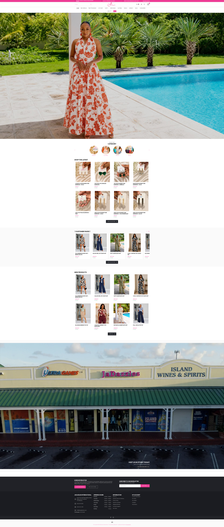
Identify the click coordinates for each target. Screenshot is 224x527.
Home (78, 8)
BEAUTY (109, 11)
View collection (111, 221)
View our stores (92, 486)
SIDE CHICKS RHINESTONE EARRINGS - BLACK (139, 213)
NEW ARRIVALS (84, 8)
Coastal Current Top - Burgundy (100, 325)
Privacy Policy (115, 500)
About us (115, 496)
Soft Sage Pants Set (115, 253)
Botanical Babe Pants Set (120, 325)
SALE (115, 11)
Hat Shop (100, 8)
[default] (113, 181)
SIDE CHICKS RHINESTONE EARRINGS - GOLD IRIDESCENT (121, 213)
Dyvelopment (128, 524)
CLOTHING (120, 8)
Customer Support (116, 506)
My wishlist (134, 500)
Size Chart (115, 508)
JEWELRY (131, 8)
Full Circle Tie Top (138, 325)
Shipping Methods (116, 504)
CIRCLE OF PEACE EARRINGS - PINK (82, 213)
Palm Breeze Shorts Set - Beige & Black (81, 254)
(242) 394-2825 (80, 503)
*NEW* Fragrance (92, 8)
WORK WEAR (112, 8)
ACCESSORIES (142, 8)
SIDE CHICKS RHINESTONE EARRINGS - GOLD (100, 213)
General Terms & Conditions (118, 498)
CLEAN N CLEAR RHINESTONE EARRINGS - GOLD (82, 184)
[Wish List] (144, 4)
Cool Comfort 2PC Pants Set (134, 254)
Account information (136, 496)
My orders (134, 498)
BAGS (136, 8)
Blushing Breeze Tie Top (81, 325)
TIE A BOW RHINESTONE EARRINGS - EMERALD (119, 184)
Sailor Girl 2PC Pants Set (99, 253)
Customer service (146, 1)
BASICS (125, 8)
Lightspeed (115, 524)
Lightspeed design (121, 524)
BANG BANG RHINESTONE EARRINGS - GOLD (139, 184)
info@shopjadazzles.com (82, 510)
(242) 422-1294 (80, 507)
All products (134, 504)
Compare (134, 502)
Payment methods (116, 502)
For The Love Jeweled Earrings (100, 184)
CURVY (106, 8)
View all (111, 333)
